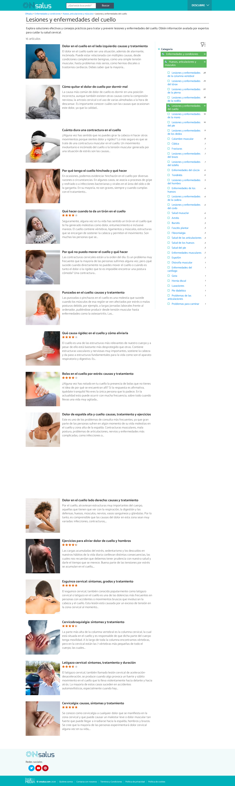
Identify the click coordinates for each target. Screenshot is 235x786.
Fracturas (177, 148)
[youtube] (38, 768)
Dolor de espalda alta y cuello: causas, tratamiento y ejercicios (106, 414)
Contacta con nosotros (86, 781)
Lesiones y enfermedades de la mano (184, 116)
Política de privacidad (135, 781)
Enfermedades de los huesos (181, 190)
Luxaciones (178, 286)
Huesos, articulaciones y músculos (78, 14)
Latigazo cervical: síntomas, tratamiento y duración (99, 663)
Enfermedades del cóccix (186, 170)
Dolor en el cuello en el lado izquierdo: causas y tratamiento (105, 46)
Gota (174, 276)
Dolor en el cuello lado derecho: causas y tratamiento (100, 500)
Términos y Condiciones (111, 781)
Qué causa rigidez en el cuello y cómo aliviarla (95, 333)
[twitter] (31, 768)
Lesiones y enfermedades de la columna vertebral (184, 74)
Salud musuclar (180, 213)
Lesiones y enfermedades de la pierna (184, 91)
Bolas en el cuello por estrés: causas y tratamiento (97, 374)
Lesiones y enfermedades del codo (184, 206)
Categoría (167, 49)
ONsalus (29, 14)
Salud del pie (179, 248)
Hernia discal (179, 281)
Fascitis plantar (180, 228)
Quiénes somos (66, 781)
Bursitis (176, 223)
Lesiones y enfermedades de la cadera (184, 198)
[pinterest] (45, 768)
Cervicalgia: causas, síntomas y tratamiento (93, 703)
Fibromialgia (178, 233)
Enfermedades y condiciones (48, 14)
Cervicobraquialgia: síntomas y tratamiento (93, 622)
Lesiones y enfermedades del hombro (184, 182)
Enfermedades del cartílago (180, 269)
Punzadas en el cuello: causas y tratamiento (93, 293)
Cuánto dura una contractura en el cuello (91, 130)
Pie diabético (179, 290)
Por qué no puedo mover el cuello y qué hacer (95, 252)
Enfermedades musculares (186, 253)
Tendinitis (177, 175)
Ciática (175, 143)
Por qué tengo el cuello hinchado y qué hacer (94, 171)
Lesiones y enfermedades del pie (184, 124)
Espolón (176, 257)
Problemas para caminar (185, 304)
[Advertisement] (90, 474)
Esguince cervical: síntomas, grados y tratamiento (97, 581)
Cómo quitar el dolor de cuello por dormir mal (95, 87)
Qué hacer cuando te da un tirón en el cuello (94, 211)
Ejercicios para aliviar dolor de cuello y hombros (96, 541)
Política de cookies (156, 781)
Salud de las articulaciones (186, 238)
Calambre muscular (183, 139)
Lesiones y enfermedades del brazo (184, 155)
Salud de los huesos (183, 243)
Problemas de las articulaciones (179, 297)
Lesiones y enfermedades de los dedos (184, 132)
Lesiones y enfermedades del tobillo (184, 164)
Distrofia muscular (182, 262)
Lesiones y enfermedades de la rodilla (184, 99)
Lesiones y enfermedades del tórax (184, 83)
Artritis (175, 218)
